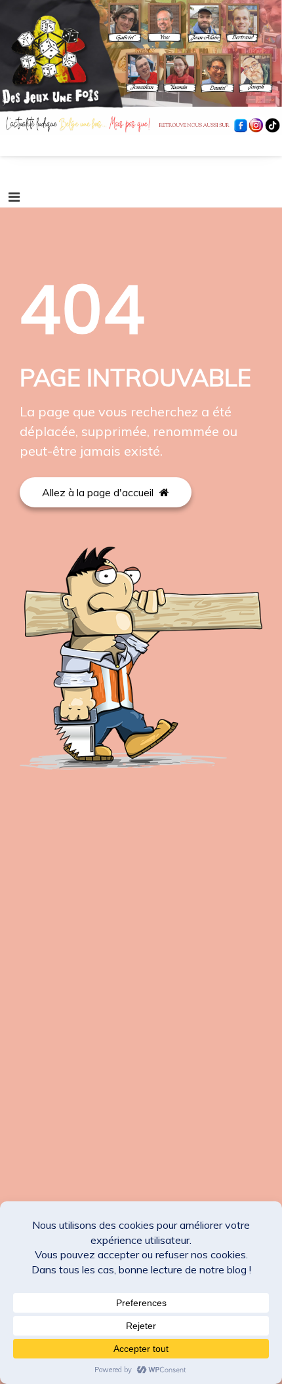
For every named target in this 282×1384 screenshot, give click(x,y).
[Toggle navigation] (14, 197)
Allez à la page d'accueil (99, 492)
